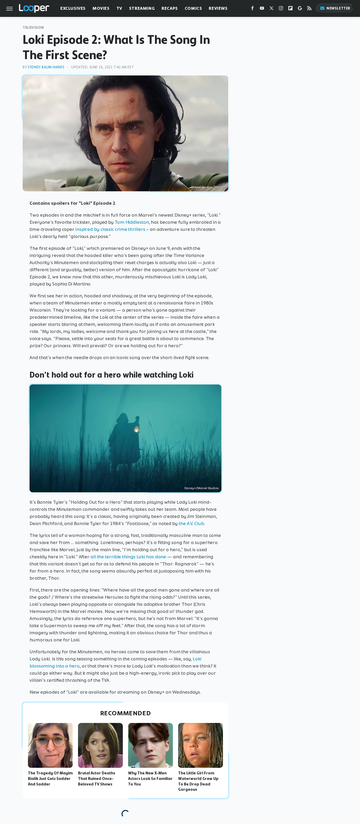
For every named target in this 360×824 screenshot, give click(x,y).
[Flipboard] (290, 9)
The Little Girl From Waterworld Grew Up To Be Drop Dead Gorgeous (198, 781)
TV (119, 8)
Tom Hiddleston (132, 222)
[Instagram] (281, 9)
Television (33, 27)
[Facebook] (252, 9)
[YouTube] (262, 9)
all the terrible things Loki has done (128, 557)
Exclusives (73, 8)
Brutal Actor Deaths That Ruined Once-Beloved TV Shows (96, 778)
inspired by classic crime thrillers (110, 229)
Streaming (142, 8)
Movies (101, 8)
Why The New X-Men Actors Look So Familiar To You (150, 778)
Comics (193, 8)
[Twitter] (271, 9)
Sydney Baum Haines (46, 67)
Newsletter (338, 8)
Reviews (218, 8)
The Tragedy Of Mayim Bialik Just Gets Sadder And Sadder (50, 778)
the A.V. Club (191, 523)
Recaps (170, 8)
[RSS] (309, 9)
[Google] (300, 9)
